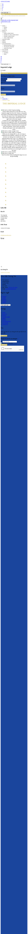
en (2, 5)
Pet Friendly (5, 49)
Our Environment (6, 43)
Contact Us (5, 51)
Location (6, 52)
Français (4, 301)
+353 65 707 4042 (5, 1)
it (2, 10)
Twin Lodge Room (8, 37)
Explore (4, 42)
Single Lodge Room (9, 33)
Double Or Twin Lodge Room (11, 34)
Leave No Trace (8, 48)
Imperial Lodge (6, 39)
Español (4, 299)
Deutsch (4, 296)
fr (2, 8)
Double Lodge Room (9, 36)
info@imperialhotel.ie (6, 235)
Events (5, 27)
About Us (4, 30)
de (2, 4)
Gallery (4, 40)
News (5, 28)
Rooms (4, 31)
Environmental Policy (9, 45)
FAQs (5, 54)
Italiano (4, 302)
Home (4, 25)
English (4, 298)
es (2, 7)
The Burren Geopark (9, 46)
